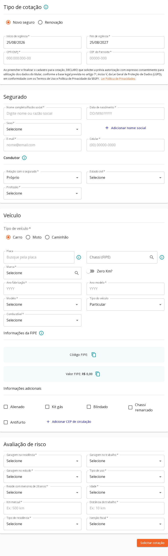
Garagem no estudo (20, 470)
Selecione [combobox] (14, 129)
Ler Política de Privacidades (118, 79)
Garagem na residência (22, 455)
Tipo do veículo (99, 298)
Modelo (12, 298)
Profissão (13, 187)
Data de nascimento (103, 107)
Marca (11, 267)
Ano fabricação (17, 282)
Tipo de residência (19, 518)
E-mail (11, 139)
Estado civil (97, 171)
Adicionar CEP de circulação (71, 421)
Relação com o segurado (22, 171)
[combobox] (36, 193)
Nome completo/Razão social (25, 107)
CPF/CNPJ (13, 52)
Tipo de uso (98, 470)
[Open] (77, 193)
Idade (94, 486)
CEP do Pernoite (101, 52)
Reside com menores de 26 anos (27, 486)
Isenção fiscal (99, 518)
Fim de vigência (100, 36)
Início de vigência (18, 36)
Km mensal (14, 502)
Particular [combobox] (98, 304)
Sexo (10, 123)
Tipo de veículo (17, 228)
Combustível (15, 314)
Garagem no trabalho (104, 455)
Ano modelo (98, 282)
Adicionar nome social (128, 128)
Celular (95, 139)
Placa (10, 251)
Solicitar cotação (152, 543)
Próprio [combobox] (13, 177)
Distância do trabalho (104, 502)
